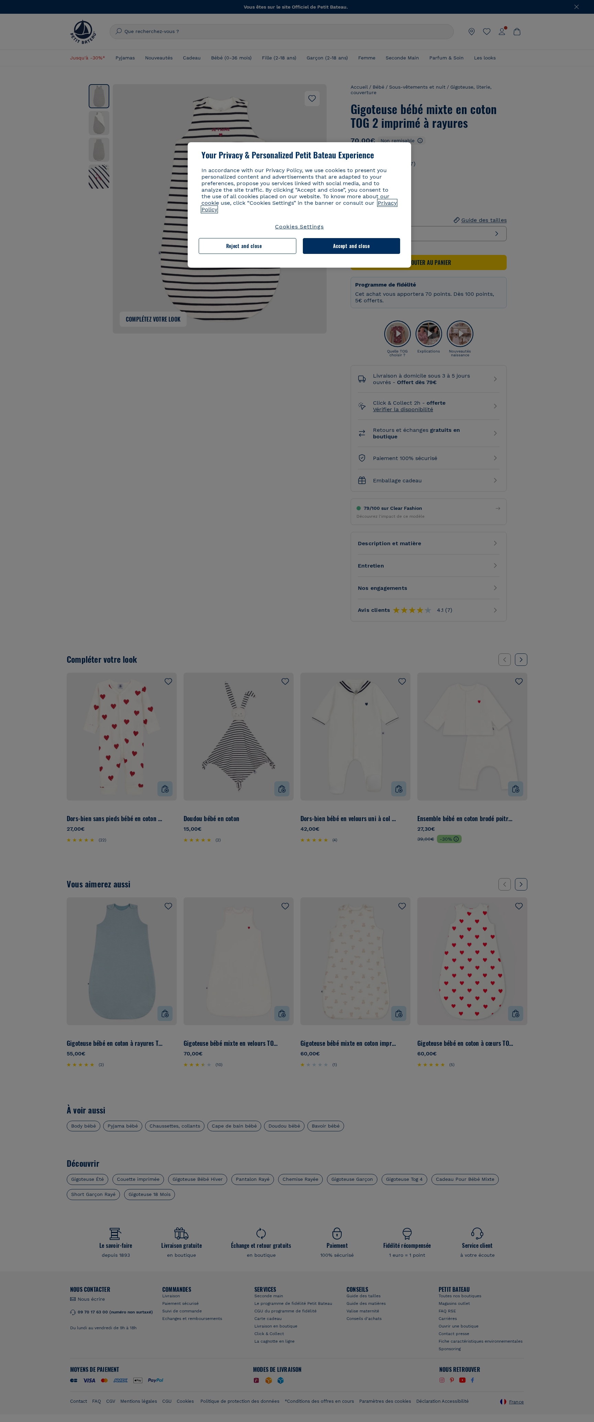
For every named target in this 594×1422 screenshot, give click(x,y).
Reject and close (244, 245)
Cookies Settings (299, 226)
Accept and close (351, 245)
